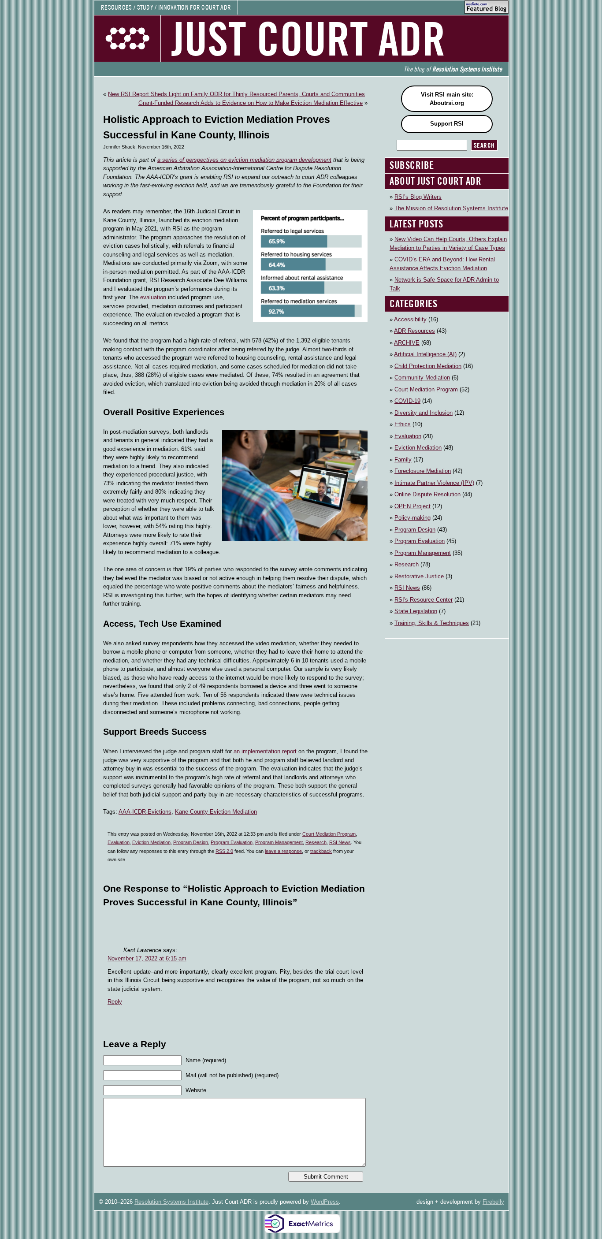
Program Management (279, 842)
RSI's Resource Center (423, 599)
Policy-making (412, 517)
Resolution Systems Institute (171, 1201)
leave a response (283, 851)
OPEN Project (412, 506)
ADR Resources (414, 330)
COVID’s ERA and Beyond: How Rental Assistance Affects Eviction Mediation (442, 264)
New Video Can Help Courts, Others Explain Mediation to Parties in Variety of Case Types (448, 243)
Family (403, 459)
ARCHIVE (407, 342)
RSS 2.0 (224, 851)
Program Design (190, 842)
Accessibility (410, 319)
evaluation (153, 297)
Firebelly (493, 1201)
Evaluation (119, 842)
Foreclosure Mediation (422, 471)
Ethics (402, 424)
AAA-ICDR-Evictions (145, 811)
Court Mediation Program (329, 834)
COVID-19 (407, 401)
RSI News (340, 842)
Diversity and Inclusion (423, 412)
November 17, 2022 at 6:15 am (147, 958)
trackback (321, 851)
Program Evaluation (232, 842)
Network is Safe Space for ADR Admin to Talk (444, 284)
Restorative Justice (419, 576)
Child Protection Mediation (427, 366)
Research (316, 842)
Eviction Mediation (151, 842)
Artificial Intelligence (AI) (425, 354)
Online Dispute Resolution (427, 494)
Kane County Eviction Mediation (216, 811)
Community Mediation (422, 377)
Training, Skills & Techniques (431, 623)
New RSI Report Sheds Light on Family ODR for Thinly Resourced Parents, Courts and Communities (236, 94)
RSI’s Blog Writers (418, 196)
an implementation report (265, 751)
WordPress (325, 1201)
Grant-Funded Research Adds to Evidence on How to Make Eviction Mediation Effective (250, 103)
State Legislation (415, 611)
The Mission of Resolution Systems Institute (451, 208)
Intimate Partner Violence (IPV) (434, 483)
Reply (115, 1001)
